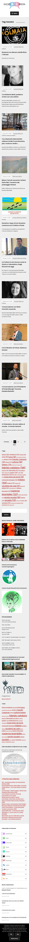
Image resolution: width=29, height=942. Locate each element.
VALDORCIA (5, 505)
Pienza (22, 486)
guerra (14, 473)
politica (5, 488)
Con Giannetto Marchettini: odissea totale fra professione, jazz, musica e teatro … (13, 141)
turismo (20, 503)
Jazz (20, 472)
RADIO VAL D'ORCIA (17, 176)
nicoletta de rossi (11, 486)
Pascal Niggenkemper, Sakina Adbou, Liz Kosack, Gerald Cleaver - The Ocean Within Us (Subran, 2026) (14, 787)
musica (11, 483)
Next (14, 445)
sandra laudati (12, 497)
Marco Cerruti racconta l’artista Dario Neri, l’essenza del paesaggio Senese (14, 182)
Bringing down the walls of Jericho (10, 797)
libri (14, 474)
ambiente (14, 454)
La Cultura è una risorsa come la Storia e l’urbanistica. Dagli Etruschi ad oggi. (14, 264)
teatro (24, 500)
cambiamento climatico (6, 710)
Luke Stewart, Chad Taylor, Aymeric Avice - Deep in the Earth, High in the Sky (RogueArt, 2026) (13, 800)
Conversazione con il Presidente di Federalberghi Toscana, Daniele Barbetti (14, 389)
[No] (27, 932)
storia (18, 500)
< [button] (4, 529)
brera (12, 457)
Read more (14, 938)
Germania (14, 470)
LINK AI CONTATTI (6, 699)
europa (19, 465)
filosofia (5, 470)
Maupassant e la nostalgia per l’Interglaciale (14, 917)
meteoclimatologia (10, 480)
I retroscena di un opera (8, 910)
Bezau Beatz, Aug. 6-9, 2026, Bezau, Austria (13, 815)
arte (5, 457)
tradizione (14, 503)
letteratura (7, 475)
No (18, 934)
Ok (11, 934)
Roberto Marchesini (17, 731)
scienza (22, 737)
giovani (7, 472)
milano (18, 725)
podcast (16, 47)
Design (6, 464)
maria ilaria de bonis (14, 477)
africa (5, 454)
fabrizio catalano (14, 467)
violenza (11, 505)
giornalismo (16, 718)
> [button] (25, 529)
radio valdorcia (13, 488)
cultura (17, 462)
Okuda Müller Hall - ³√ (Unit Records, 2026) (13, 810)
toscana (4, 219)
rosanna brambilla (10, 135)
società (10, 500)
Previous (6, 442)
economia (14, 465)
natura (17, 483)
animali (22, 454)
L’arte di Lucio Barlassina (8, 893)
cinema (8, 459)
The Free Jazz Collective (11, 779)
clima (8, 462)
